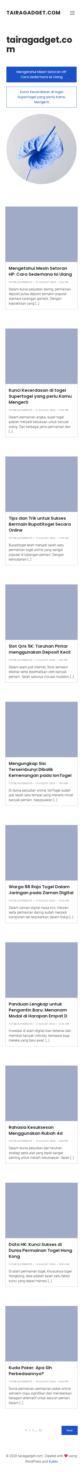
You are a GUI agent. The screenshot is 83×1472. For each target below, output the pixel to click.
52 (40, 1430)
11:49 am (64, 538)
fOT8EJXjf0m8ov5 (20, 282)
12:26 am (64, 1023)
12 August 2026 (46, 1264)
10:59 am (64, 1264)
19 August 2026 (46, 538)
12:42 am (64, 900)
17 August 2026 (45, 660)
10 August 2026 (46, 1381)
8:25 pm (63, 1381)
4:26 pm (63, 282)
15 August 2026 (46, 1140)
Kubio (53, 1461)
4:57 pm (63, 660)
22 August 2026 (46, 282)
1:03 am (63, 783)
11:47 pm (63, 410)
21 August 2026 (46, 410)
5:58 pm (63, 1140)
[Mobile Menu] (72, 13)
